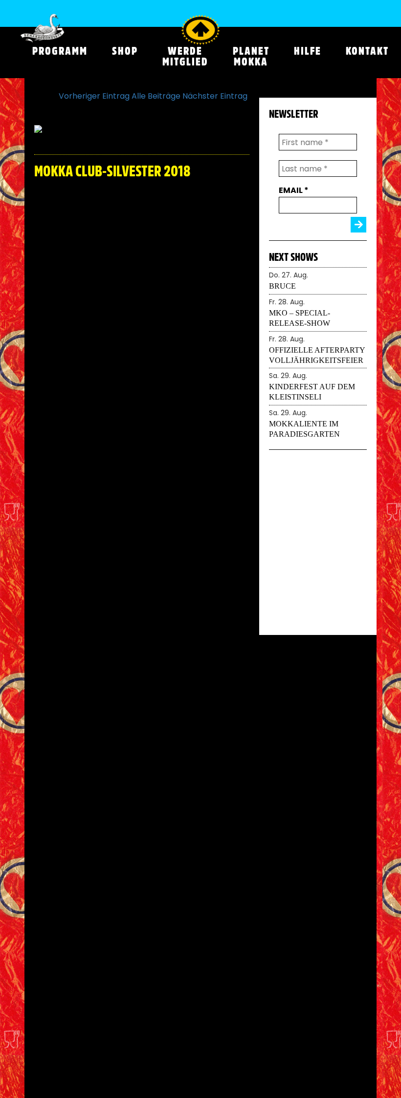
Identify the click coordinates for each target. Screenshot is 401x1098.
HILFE (307, 50)
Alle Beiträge (156, 96)
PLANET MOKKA (251, 56)
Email (294, 190)
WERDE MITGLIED (185, 56)
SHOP (125, 50)
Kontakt (367, 50)
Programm (60, 50)
